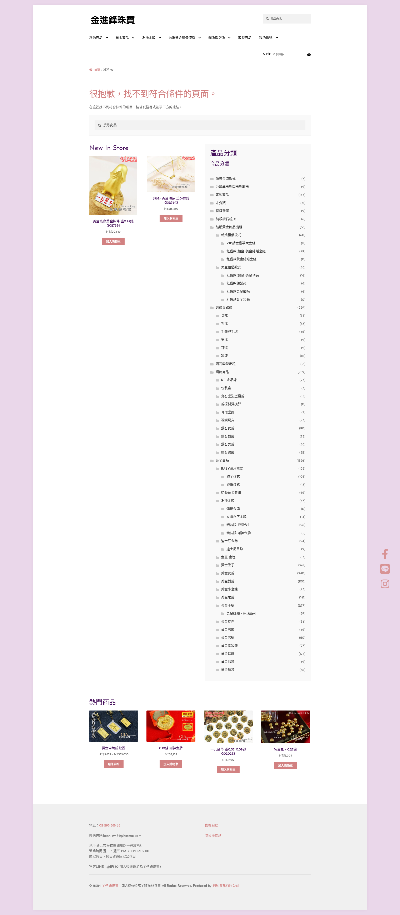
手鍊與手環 (229, 332)
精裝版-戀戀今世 (238, 525)
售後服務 (211, 825)
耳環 (224, 348)
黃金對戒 (227, 581)
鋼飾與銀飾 (216, 38)
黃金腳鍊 (227, 662)
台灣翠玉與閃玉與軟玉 (232, 187)
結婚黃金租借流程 (182, 38)
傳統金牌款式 (226, 179)
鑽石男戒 (227, 444)
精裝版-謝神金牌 (238, 533)
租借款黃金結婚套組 (241, 259)
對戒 (224, 324)
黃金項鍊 (227, 670)
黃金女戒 (227, 573)
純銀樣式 (233, 485)
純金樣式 (233, 477)
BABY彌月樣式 (232, 468)
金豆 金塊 (228, 557)
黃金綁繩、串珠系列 (241, 613)
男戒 (224, 340)
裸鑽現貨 (227, 420)
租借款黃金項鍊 (238, 300)
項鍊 (224, 356)
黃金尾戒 (227, 597)
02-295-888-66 (109, 825)
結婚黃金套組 (231, 493)
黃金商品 (122, 38)
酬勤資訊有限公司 (225, 886)
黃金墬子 (227, 565)
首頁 (97, 70)
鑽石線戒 (227, 452)
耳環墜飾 (227, 412)
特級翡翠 (222, 211)
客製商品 (244, 38)
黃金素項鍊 (229, 646)
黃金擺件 (227, 621)
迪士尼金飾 (229, 541)
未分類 (221, 203)
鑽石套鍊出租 (226, 364)
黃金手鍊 (227, 605)
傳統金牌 (233, 509)
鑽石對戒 (227, 436)
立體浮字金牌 (236, 517)
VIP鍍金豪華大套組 (240, 243)
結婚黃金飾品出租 (229, 227)
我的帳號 (265, 38)
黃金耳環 (227, 654)
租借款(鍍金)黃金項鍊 (242, 275)
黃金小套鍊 (229, 589)
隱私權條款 (213, 836)
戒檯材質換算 (231, 404)
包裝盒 (226, 388)
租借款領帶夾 (236, 283)
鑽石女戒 (227, 428)
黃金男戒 (227, 630)
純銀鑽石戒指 (226, 219)
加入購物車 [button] (113, 241)
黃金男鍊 (227, 638)
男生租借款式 (231, 267)
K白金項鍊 (229, 380)
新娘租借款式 (231, 235)
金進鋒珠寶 (110, 886)
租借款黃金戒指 (238, 291)
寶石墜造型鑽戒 (232, 396)
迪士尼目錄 (234, 549)
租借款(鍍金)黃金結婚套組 (246, 251)
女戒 (224, 316)
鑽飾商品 (95, 38)
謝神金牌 (148, 38)
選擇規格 (113, 764)
